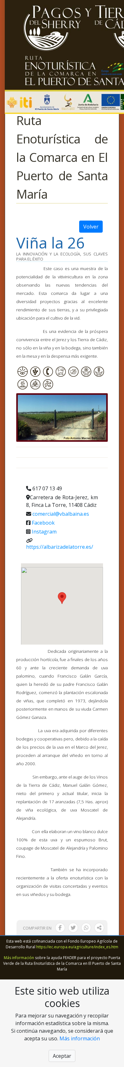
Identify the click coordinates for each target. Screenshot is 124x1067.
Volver (91, 226)
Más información (19, 957)
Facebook (43, 522)
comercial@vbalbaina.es (60, 513)
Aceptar (62, 1055)
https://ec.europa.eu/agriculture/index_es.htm (77, 947)
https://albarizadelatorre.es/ (59, 546)
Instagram (44, 531)
